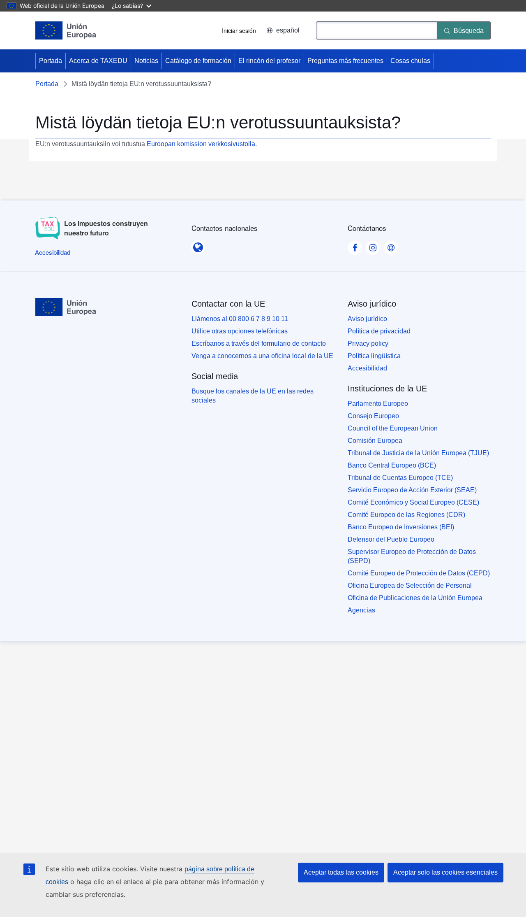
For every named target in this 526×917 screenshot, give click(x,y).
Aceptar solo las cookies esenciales (445, 872)
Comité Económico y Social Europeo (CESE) (413, 502)
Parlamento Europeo (378, 403)
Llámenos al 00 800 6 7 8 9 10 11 (239, 318)
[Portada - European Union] (65, 30)
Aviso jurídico (367, 318)
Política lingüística (374, 355)
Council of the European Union (393, 428)
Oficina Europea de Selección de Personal (410, 585)
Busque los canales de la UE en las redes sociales (252, 396)
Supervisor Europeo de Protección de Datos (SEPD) (412, 556)
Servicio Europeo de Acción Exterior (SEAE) (412, 489)
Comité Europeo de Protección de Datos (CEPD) (419, 573)
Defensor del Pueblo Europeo (391, 539)
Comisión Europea (375, 440)
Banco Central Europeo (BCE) (392, 465)
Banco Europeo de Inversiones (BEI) (401, 527)
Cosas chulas (410, 60)
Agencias (361, 610)
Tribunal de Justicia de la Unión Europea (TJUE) (418, 452)
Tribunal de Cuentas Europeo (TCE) (400, 477)
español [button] (288, 30)
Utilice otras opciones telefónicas (239, 331)
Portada (50, 60)
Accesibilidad (367, 368)
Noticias (146, 60)
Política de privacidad (379, 331)
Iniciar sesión (239, 30)
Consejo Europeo (373, 415)
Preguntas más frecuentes (345, 60)
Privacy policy (368, 343)
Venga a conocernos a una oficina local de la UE (262, 355)
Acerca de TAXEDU (98, 60)
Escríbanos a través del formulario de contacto (258, 343)
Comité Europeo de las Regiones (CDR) (406, 514)
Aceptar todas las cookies (341, 872)
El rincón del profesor (269, 60)
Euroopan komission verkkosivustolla (201, 143)
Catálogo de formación (198, 60)
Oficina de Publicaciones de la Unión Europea (415, 597)
